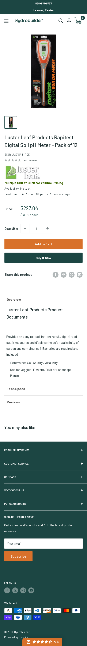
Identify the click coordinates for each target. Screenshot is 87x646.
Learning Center (43, 10)
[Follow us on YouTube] (31, 590)
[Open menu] (6, 21)
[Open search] (60, 20)
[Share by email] (80, 274)
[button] (42, 642)
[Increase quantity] (47, 228)
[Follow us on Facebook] (7, 590)
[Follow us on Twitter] (15, 590)
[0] (78, 21)
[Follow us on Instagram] (23, 590)
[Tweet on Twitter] (72, 274)
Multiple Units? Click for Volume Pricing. (34, 183)
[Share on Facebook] (55, 274)
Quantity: (11, 228)
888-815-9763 (43, 3)
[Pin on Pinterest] (64, 274)
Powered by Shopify (16, 637)
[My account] (69, 20)
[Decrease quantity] (25, 228)
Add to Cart (43, 244)
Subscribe (18, 556)
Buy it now (43, 258)
